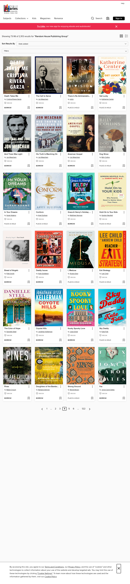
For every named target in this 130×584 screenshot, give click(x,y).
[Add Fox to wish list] (123, 398)
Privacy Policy (74, 567)
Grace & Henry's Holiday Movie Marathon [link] (79, 212)
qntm (72, 99)
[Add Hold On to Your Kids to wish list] (123, 224)
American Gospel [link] (75, 154)
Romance (58, 18)
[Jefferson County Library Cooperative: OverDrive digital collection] (10, 8)
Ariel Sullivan (42, 215)
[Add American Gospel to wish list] (92, 166)
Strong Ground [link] (74, 386)
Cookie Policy (51, 576)
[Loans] (108, 18)
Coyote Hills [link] (41, 328)
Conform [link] (40, 212)
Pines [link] (6, 386)
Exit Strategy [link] (104, 270)
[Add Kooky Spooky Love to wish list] (92, 340)
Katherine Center (108, 99)
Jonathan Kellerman (45, 332)
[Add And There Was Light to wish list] (28, 166)
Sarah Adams (11, 215)
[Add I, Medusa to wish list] (92, 282)
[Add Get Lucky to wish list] (123, 108)
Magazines (45, 18)
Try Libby (41, 26)
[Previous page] (42, 408)
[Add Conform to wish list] (60, 224)
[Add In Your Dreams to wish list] (28, 224)
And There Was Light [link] (13, 154)
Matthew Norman (76, 215)
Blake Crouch (11, 390)
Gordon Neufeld (107, 215)
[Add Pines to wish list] (28, 398)
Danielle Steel (11, 332)
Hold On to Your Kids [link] (108, 212)
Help (122, 3)
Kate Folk (105, 332)
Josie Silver (74, 332)
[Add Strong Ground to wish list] (92, 398)
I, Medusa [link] (72, 270)
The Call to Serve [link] (43, 96)
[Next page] (89, 408)
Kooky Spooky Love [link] (76, 328)
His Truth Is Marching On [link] (47, 154)
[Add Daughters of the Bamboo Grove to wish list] (60, 398)
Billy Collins (106, 157)
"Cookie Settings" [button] (44, 573)
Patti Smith (10, 274)
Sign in (119, 18)
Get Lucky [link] (103, 96)
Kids (34, 18)
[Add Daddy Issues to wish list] (60, 282)
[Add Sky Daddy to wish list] (123, 340)
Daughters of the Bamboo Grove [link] (47, 386)
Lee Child (105, 274)
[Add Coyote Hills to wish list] (60, 340)
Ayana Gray (74, 274)
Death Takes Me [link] (11, 96)
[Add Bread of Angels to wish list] (28, 282)
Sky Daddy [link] (104, 328)
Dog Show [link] (103, 154)
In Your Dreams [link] (10, 212)
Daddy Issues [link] (42, 270)
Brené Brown (74, 390)
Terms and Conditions (54, 567)
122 (83, 408)
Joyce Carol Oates (108, 390)
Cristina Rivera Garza (13, 99)
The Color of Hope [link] (12, 328)
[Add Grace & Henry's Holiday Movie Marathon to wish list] (92, 224)
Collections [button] (21, 18)
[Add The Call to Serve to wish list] (60, 108)
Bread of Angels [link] (11, 270)
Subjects (7, 18)
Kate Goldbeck (43, 274)
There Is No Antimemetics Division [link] (79, 96)
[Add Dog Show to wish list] (123, 166)
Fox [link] (100, 386)
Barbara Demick (44, 390)
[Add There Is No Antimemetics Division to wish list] (92, 108)
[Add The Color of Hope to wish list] (28, 340)
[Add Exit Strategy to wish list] (123, 282)
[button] (96, 18)
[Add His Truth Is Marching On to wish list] (60, 166)
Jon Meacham (43, 99)
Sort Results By (8, 44)
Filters (6, 51)
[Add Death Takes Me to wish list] (28, 108)
